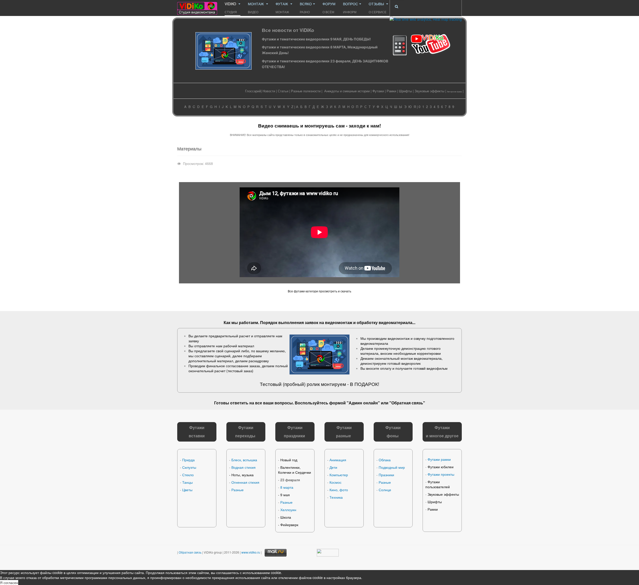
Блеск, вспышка (244, 459)
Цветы (187, 489)
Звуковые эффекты (429, 91)
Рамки (391, 91)
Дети (333, 467)
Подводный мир (392, 467)
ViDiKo (231, 7)
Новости (269, 91)
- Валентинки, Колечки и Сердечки (294, 470)
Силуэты (189, 467)
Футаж (282, 7)
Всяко (306, 7)
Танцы (187, 482)
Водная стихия (243, 467)
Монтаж (256, 7)
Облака (385, 459)
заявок (311, 322)
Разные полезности (305, 91)
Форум (328, 7)
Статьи (283, 91)
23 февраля (290, 479)
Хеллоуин (288, 509)
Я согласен (9, 582)
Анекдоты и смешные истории (347, 91)
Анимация (337, 459)
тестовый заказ (240, 370)
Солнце (385, 489)
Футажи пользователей (437, 484)
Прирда (188, 459)
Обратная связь (407, 403)
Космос (335, 482)
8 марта (286, 487)
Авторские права (454, 91)
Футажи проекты (441, 474)
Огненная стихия (245, 482)
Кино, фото (338, 489)
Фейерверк (289, 524)
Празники (386, 474)
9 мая (285, 494)
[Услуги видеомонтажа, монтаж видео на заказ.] (197, 7)
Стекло (188, 474)
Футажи (378, 91)
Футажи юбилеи (441, 466)
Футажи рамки (439, 459)
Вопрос (350, 7)
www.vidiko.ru (250, 552)
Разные (237, 489)
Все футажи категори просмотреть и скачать (319, 291)
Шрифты (405, 91)
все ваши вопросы (274, 403)
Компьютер (338, 474)
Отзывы (377, 7)
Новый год (288, 459)
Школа (285, 517)
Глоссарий (253, 91)
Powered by (425, 557)
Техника (336, 497)
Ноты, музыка (242, 474)
